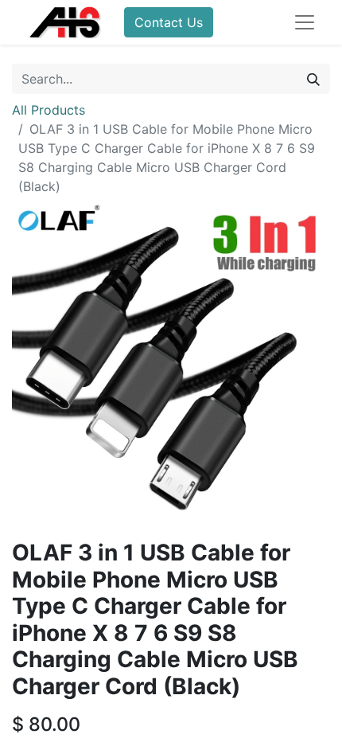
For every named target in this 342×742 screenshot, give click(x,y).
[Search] (313, 79)
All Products (48, 110)
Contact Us (168, 22)
